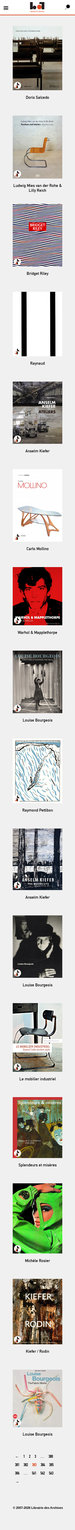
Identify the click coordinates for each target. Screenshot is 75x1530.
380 (51, 1457)
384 (43, 1465)
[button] (6, 8)
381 (17, 1465)
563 (51, 1474)
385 (51, 1465)
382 (26, 1465)
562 (42, 1474)
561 (34, 1474)
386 (17, 1474)
